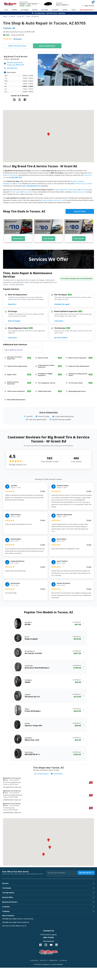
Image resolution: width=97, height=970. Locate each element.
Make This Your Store (17, 46)
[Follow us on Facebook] (40, 944)
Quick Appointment (86, 10)
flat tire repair (15, 192)
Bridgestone (7, 183)
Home (5, 16)
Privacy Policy (86, 875)
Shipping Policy (53, 960)
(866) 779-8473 (89, 6)
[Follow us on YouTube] (51, 944)
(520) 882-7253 (12, 68)
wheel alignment (61, 190)
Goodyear (80, 181)
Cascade (18, 183)
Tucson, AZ (20, 16)
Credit (74, 10)
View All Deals (80, 211)
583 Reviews (17, 39)
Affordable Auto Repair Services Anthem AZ (15, 922)
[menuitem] (48, 782)
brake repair (72, 190)
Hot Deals (44, 10)
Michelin (74, 181)
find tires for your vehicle (83, 183)
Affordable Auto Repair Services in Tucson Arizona (17, 919)
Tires (6, 10)
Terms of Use (43, 960)
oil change (84, 190)
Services (34, 10)
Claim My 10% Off (85, 873)
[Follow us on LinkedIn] (56, 944)
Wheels (14, 10)
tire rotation (27, 192)
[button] (48, 134)
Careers (64, 10)
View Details (18, 238)
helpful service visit (79, 192)
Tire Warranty (63, 960)
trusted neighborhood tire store (52, 200)
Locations (55, 10)
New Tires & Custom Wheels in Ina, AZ (14, 926)
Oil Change (24, 10)
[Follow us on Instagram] (45, 944)
